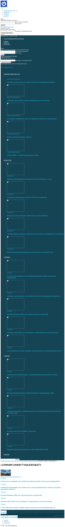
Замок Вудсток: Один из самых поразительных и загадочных (28, 100)
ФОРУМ (6, 16)
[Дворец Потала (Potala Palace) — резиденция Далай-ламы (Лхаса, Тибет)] (15, 370)
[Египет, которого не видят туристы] (15, 132)
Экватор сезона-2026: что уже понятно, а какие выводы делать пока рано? (33, 332)
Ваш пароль (18, 23)
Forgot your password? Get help (9, 56)
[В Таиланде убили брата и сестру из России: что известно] (15, 193)
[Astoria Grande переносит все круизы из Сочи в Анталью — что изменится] (15, 174)
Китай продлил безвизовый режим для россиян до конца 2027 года (30, 252)
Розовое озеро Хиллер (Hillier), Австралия (21, 431)
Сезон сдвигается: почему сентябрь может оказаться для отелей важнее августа (34, 351)
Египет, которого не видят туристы (19, 137)
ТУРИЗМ (6, 13)
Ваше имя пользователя (21, 22)
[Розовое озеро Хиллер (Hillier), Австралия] (15, 426)
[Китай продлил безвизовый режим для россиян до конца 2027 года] (15, 247)
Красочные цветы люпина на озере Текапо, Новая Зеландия (21, 461)
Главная (6, 41)
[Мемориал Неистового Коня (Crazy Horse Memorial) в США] (15, 445)
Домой (2, 461)
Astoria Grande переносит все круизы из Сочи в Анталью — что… (30, 179)
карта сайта (7, 44)
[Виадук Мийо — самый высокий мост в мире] (15, 150)
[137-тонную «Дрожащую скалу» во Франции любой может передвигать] (15, 114)
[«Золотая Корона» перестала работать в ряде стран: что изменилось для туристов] (15, 229)
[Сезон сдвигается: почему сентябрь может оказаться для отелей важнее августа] (15, 346)
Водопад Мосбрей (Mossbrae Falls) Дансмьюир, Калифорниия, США (30, 393)
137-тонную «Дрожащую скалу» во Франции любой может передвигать (32, 118)
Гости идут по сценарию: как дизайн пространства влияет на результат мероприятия (30, 481)
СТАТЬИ (6, 15)
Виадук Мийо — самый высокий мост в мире (22, 155)
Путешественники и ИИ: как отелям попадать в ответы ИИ (27, 314)
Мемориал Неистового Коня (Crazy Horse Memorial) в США (27, 449)
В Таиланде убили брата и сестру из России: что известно (27, 197)
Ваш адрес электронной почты (23, 31)
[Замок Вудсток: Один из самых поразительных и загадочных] (15, 96)
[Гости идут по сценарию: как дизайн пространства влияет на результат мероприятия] (15, 271)
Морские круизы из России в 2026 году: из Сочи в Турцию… (28, 215)
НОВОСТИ (7, 12)
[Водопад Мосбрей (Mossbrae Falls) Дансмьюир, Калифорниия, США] (15, 388)
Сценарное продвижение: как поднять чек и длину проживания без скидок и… (34, 296)
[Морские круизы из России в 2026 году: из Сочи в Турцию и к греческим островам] (15, 211)
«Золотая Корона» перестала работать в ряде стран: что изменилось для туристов (35, 234)
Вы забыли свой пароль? (7, 26)
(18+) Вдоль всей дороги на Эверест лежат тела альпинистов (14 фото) (31, 82)
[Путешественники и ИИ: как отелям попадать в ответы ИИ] (15, 309)
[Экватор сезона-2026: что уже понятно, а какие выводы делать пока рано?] (15, 328)
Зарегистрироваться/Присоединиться (14, 38)
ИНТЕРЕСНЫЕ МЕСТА (10, 10)
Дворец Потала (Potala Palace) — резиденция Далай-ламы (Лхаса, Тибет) (32, 374)
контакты (6, 42)
